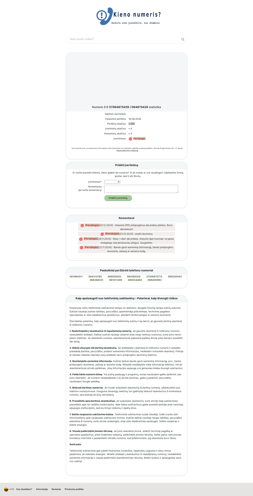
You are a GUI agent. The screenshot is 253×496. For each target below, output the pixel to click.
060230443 (175, 276)
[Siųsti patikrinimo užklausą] (127, 151)
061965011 (76, 276)
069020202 (114, 276)
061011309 (115, 280)
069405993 (155, 280)
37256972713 (154, 276)
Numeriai (56, 489)
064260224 (133, 276)
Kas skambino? (24, 489)
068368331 (96, 280)
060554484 (135, 280)
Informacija (42, 489)
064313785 (95, 276)
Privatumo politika (74, 489)
